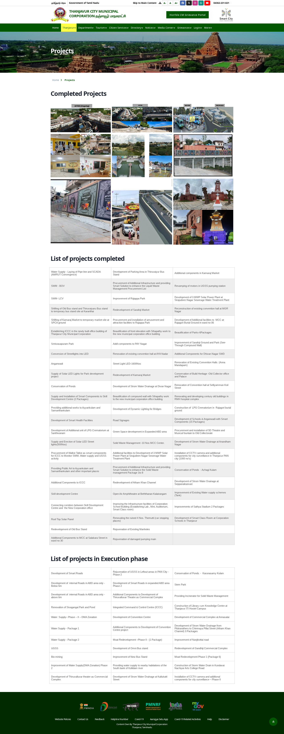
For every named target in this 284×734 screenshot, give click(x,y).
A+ (176, 3)
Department (85, 27)
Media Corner (165, 27)
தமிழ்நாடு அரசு (58, 2)
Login (197, 27)
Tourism (100, 27)
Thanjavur (68, 27)
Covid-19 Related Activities (188, 719)
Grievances (183, 27)
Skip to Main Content (144, 2)
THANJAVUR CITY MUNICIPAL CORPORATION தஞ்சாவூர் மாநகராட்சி (97, 13)
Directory (136, 27)
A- (165, 3)
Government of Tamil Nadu (84, 2)
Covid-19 (139, 719)
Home (55, 27)
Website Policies (63, 719)
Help (209, 719)
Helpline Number (119, 719)
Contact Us (82, 719)
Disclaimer (224, 719)
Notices (149, 27)
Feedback (99, 719)
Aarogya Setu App (159, 719)
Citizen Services (118, 27)
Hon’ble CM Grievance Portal (187, 14)
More (207, 27)
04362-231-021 (221, 2)
